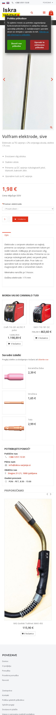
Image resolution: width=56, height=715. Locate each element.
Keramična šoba (36, 368)
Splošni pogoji (8, 704)
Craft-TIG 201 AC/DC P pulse (14, 328)
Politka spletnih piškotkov (13, 700)
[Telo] (14, 428)
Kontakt (5, 695)
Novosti (5, 680)
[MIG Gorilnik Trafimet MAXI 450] (28, 559)
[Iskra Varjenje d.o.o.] (10, 12)
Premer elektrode (12, 204)
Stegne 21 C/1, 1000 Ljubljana (22, 473)
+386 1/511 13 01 (22, 2)
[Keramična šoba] (14, 377)
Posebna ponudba (10, 675)
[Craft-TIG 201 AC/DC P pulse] (14, 312)
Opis (6, 235)
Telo (30, 419)
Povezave (47, 2)
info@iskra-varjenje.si (19, 465)
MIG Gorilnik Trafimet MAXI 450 (28, 623)
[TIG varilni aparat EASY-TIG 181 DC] (42, 312)
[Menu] (44, 12)
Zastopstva (7, 690)
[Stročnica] (14, 402)
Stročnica (32, 393)
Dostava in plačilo (10, 709)
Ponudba (6, 670)
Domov (5, 661)
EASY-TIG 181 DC (42, 327)
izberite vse (43, 359)
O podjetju (6, 666)
